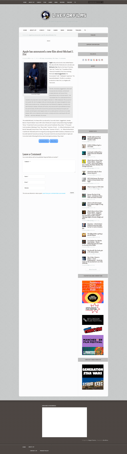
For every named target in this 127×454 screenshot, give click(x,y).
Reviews (62, 2)
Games (50, 2)
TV (75, 2)
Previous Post (44, 141)
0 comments (62, 58)
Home (24, 2)
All (27, 35)
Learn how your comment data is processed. (54, 193)
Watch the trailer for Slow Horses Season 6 (94, 172)
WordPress (105, 440)
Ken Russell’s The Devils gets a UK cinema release (95, 251)
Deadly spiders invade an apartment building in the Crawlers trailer (94, 138)
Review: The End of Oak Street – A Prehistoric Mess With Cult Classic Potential (94, 195)
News (56, 2)
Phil (29, 58)
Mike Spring (90, 168)
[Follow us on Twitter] (86, 60)
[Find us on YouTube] (97, 60)
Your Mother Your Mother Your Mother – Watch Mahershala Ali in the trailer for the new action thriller (92, 243)
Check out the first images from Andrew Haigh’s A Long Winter (95, 204)
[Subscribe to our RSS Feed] (94, 60)
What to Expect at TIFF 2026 (95, 187)
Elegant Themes (92, 440)
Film (45, 2)
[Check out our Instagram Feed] (102, 60)
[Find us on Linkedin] (91, 60)
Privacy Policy (44, 450)
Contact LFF (33, 450)
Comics (39, 2)
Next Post (54, 141)
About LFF (31, 2)
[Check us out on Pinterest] (88, 60)
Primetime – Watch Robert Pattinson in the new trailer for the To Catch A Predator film (92, 226)
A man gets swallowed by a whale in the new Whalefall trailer (94, 153)
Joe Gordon (90, 183)
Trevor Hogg (96, 188)
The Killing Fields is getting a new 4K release (95, 234)
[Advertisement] (48, 44)
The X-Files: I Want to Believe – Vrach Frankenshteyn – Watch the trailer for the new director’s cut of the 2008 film (92, 260)
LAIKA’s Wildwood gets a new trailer (94, 146)
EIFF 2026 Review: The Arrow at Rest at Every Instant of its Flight (95, 180)
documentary (48, 58)
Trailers (69, 2)
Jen (88, 199)
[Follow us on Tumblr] (99, 60)
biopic (43, 58)
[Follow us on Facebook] (83, 60)
